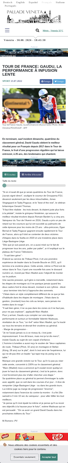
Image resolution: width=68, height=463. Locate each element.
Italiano (60, 2)
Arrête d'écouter (32, 174)
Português (10, 6)
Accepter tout (49, 457)
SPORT (6, 81)
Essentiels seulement (24, 457)
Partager (47, 81)
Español (33, 2)
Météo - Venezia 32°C (53, 31)
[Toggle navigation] (7, 30)
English (20, 2)
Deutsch (7, 2)
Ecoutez (11, 174)
